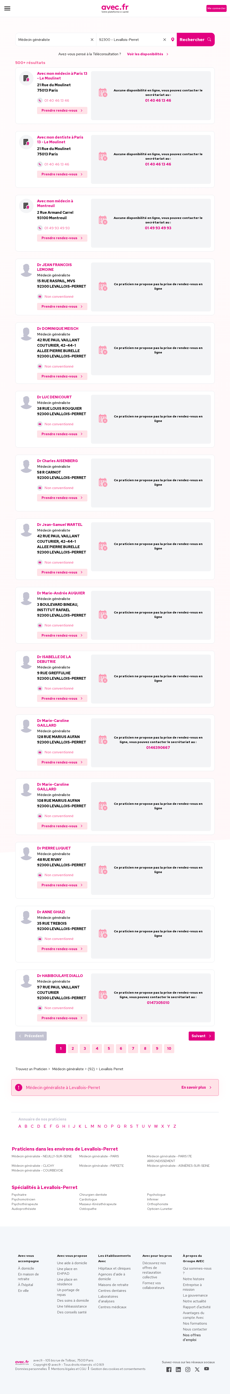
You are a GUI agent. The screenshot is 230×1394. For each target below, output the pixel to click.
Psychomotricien (23, 1199)
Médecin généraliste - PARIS (99, 1156)
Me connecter (217, 8)
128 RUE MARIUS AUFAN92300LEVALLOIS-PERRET (61, 739)
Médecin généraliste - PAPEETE (101, 1166)
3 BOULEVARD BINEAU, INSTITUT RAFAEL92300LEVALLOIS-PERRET (61, 610)
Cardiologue (88, 1199)
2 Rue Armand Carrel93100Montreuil (55, 215)
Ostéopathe (88, 1209)
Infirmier (153, 1199)
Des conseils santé (72, 1312)
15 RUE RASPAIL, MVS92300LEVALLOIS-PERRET (61, 284)
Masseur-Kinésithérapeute (98, 1204)
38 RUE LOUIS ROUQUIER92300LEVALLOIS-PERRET (61, 411)
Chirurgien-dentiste (93, 1195)
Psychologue (156, 1195)
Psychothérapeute (25, 1204)
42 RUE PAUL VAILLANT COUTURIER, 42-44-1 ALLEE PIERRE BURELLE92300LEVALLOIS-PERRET (61, 348)
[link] (168, 1371)
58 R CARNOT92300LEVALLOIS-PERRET (61, 475)
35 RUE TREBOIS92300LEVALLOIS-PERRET (61, 926)
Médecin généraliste (53, 275)
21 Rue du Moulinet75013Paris (54, 88)
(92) (91, 1069)
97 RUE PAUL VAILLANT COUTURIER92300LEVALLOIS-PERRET (61, 992)
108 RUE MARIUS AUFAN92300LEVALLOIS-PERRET (61, 803)
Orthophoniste (157, 1204)
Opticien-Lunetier (159, 1209)
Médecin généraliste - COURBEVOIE (37, 1170)
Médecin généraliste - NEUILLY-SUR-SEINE (42, 1156)
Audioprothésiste (24, 1209)
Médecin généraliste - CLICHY (33, 1166)
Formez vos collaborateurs (153, 1285)
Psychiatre (19, 1195)
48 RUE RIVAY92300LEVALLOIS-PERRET (61, 862)
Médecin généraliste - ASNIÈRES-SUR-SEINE (178, 1166)
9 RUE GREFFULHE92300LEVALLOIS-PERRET (61, 676)
